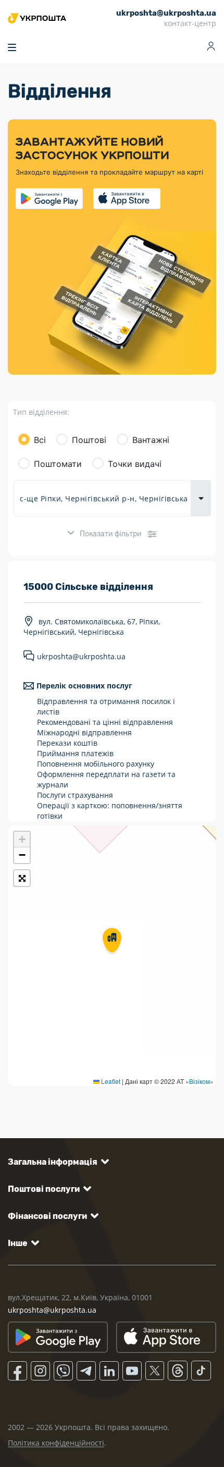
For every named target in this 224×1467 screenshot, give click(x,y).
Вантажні (150, 440)
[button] (112, 941)
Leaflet (109, 1081)
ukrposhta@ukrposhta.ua (81, 657)
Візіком (199, 1081)
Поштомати (58, 464)
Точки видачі (134, 464)
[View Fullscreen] (22, 878)
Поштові (89, 440)
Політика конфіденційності (56, 1443)
